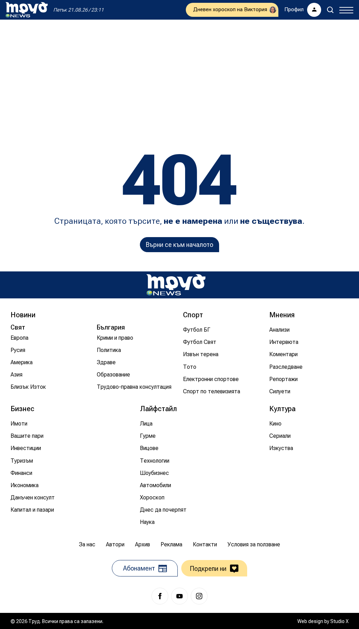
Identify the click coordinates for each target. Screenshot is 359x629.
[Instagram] (199, 596)
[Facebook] (159, 596)
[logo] (27, 10)
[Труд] (176, 285)
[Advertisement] (179, 76)
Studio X (339, 621)
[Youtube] (179, 596)
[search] (330, 9)
